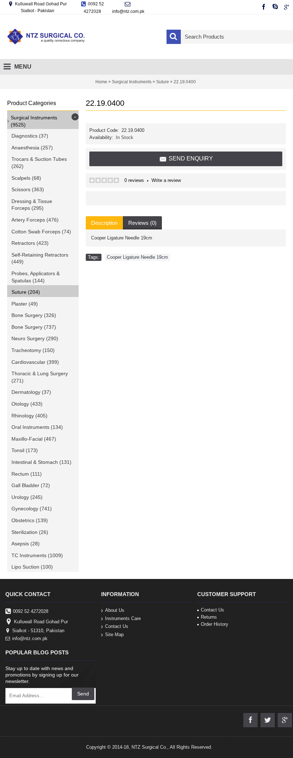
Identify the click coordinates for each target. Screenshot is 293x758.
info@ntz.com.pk (30, 638)
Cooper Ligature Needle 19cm (137, 257)
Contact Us (116, 626)
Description (104, 223)
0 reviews (134, 180)
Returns (209, 617)
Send (83, 694)
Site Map (114, 634)
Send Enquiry (191, 158)
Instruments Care (123, 618)
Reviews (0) (142, 223)
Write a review (166, 180)
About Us (114, 610)
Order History (214, 624)
